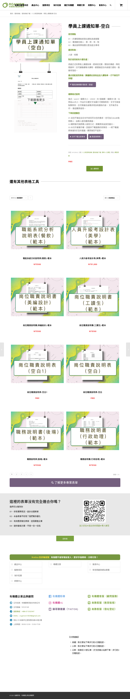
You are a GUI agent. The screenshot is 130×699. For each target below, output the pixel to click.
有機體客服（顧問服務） (106, 596)
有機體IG (58, 602)
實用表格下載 (26, 13)
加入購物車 (95, 168)
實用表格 (17, 13)
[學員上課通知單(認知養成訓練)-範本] (128, 349)
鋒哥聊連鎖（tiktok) (65, 609)
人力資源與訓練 (37, 13)
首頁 (11, 13)
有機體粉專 (59, 596)
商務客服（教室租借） (104, 602)
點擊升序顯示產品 (30, 198)
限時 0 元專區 (106, 152)
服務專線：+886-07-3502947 (23, 611)
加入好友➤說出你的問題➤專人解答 (94, 525)
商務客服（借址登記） (104, 609)
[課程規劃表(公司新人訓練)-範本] (2, 349)
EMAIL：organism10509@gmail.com (26, 616)
